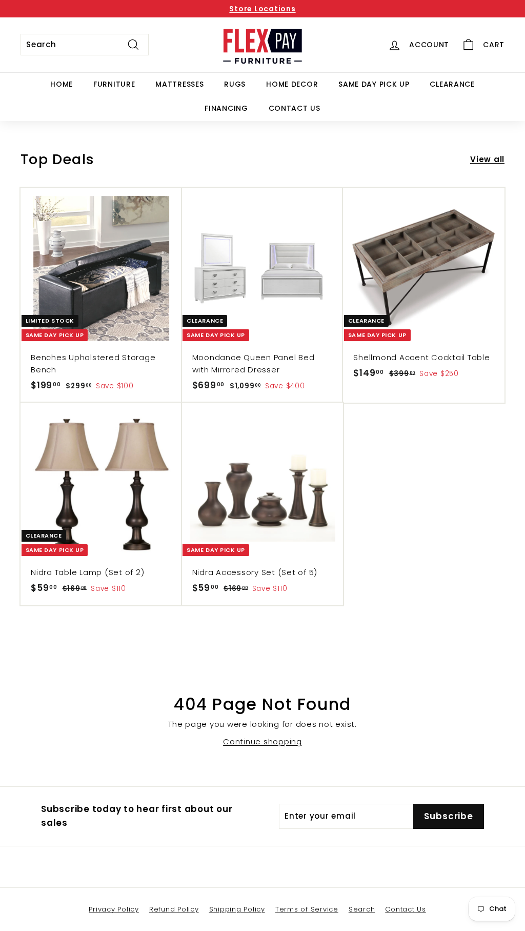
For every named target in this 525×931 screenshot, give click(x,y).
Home (61, 84)
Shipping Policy (237, 909)
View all (487, 159)
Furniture (114, 84)
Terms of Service (306, 909)
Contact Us (294, 108)
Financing (226, 108)
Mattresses (179, 84)
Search (362, 909)
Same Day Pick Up (373, 84)
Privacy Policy (114, 909)
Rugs (235, 84)
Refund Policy (174, 909)
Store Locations (262, 9)
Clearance (452, 84)
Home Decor (292, 84)
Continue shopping (262, 741)
